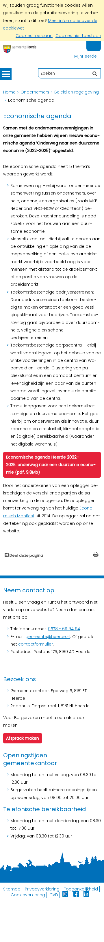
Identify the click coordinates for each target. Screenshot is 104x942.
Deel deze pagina (26, 555)
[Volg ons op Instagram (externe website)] (65, 895)
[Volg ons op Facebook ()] (77, 895)
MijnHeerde (85, 56)
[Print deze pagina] (95, 555)
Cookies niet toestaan (78, 36)
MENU (6, 74)
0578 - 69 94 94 (64, 629)
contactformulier (35, 644)
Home (9, 92)
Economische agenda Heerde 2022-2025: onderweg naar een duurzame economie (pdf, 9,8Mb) (51, 464)
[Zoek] (94, 73)
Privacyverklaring (42, 889)
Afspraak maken (22, 738)
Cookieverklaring (28, 895)
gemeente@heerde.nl (47, 636)
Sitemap (12, 889)
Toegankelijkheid (81, 889)
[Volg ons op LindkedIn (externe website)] (86, 895)
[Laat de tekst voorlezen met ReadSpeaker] (97, 43)
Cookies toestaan (34, 36)
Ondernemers (35, 92)
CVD (53, 895)
